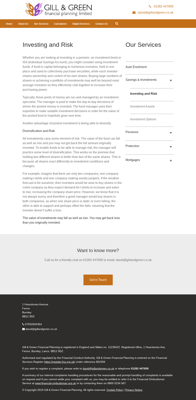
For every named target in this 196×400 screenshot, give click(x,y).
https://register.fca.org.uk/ (59, 361)
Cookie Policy (115, 389)
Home (9, 24)
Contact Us (102, 24)
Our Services (41, 24)
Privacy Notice (133, 389)
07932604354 (33, 324)
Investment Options (143, 119)
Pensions (132, 132)
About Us (23, 24)
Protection (132, 146)
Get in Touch (98, 279)
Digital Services (81, 24)
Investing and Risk (143, 93)
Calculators (60, 24)
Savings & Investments (141, 79)
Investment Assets (142, 106)
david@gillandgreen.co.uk (41, 329)
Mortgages (133, 160)
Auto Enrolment (136, 67)
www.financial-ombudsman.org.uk (55, 383)
